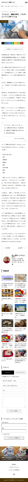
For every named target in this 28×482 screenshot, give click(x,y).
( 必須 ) (9, 380)
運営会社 (14, 464)
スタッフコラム (4, 21)
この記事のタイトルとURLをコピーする (14, 49)
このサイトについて (14, 467)
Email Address (5, 422)
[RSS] (14, 474)
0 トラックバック (20, 372)
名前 (3, 428)
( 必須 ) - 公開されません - (10, 385)
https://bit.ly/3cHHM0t (19, 138)
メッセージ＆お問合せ (14, 470)
